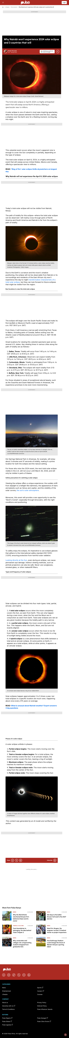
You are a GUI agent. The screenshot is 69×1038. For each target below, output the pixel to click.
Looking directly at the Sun (16, 560)
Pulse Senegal (41, 1018)
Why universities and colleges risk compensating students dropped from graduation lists (22, 944)
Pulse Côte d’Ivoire (43, 1021)
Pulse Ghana (6, 1021)
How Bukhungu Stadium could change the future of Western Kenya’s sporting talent (56, 944)
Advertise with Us (7, 1006)
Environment (14, 7)
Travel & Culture (18, 925)
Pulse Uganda (6, 1025)
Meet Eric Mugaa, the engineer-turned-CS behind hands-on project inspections (56, 930)
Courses (39, 994)
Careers (39, 991)
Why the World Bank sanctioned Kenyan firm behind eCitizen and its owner (21, 918)
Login (64, 2)
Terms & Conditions (8, 1009)
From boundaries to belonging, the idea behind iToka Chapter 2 (22, 930)
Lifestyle (7, 7)
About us (5, 1002)
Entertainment (6, 991)
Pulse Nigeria (6, 1018)
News (14, 912)
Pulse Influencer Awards (44, 1009)
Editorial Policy (42, 1006)
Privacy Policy (41, 1002)
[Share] (57, 51)
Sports (39, 987)
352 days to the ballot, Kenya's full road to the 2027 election (56, 917)
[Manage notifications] (65, 1034)
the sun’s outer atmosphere (28, 490)
